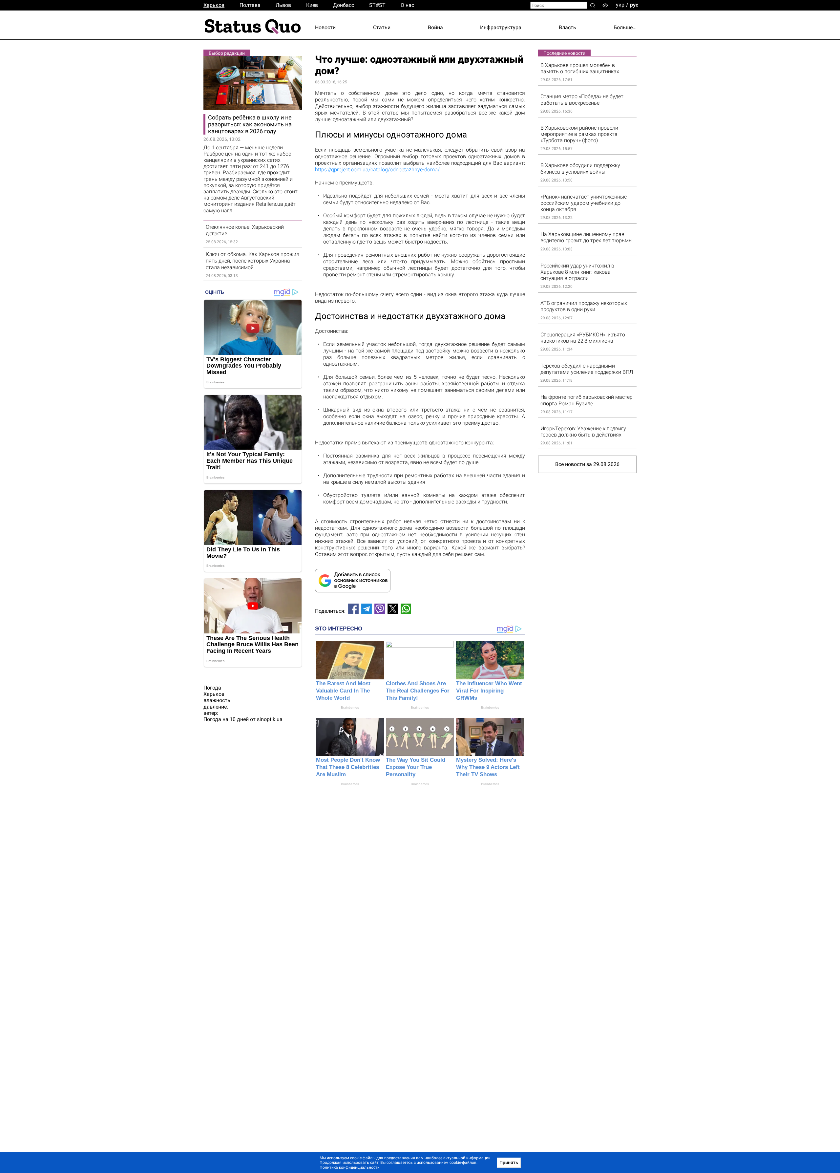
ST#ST (377, 5)
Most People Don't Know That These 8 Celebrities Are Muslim (348, 767)
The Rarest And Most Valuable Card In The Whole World (343, 690)
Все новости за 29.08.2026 (587, 464)
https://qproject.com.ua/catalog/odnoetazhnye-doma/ (377, 169)
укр (620, 5)
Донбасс (343, 5)
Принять (508, 1162)
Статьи (381, 27)
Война (435, 27)
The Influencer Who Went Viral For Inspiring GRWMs (489, 690)
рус (634, 5)
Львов (283, 5)
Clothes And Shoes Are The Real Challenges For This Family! (418, 690)
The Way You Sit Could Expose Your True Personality (415, 767)
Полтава (250, 5)
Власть (567, 27)
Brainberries (350, 707)
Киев (312, 5)
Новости (325, 27)
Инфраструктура (500, 27)
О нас (407, 5)
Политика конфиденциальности (350, 1167)
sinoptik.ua (270, 719)
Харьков (213, 5)
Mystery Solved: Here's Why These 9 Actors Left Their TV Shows (488, 767)
